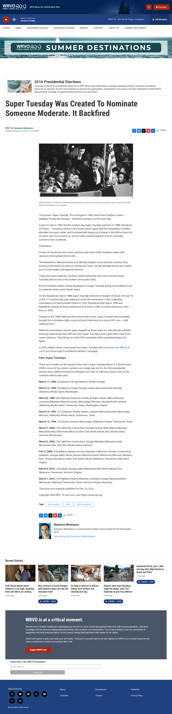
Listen (6, 28)
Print (163, 130)
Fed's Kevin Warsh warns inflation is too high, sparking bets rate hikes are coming (19, 588)
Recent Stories (14, 560)
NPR (68, 504)
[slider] (18, 19)
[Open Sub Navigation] (12, 28)
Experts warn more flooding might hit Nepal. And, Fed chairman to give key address (118, 588)
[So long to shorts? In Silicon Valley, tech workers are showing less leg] (86, 573)
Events (84, 28)
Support (98, 28)
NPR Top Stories (84, 504)
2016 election (54, 504)
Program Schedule (37, 28)
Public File (135, 690)
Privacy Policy (137, 696)
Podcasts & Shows (64, 28)
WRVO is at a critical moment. (54, 620)
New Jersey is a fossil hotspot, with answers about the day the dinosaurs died (53, 588)
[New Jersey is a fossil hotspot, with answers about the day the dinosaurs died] (53, 573)
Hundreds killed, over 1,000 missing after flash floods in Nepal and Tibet (150, 569)
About (62, 690)
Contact (99, 696)
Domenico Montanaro (23, 128)
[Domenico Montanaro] (45, 531)
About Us (114, 28)
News (18, 28)
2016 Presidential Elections (57, 82)
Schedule (64, 696)
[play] (6, 19)
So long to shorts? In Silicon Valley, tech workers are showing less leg (84, 588)
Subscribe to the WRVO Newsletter (28, 662)
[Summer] (86, 47)
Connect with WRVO (135, 28)
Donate (162, 7)
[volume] (14, 20)
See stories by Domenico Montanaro (74, 536)
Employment (101, 690)
